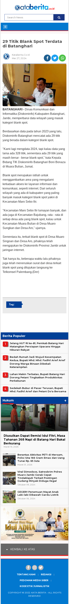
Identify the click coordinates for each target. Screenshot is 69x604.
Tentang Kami (26, 574)
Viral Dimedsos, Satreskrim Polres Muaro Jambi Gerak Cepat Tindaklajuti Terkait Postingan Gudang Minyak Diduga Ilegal (39, 476)
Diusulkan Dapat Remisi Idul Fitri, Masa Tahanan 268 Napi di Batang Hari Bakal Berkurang (34, 439)
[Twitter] (40, 567)
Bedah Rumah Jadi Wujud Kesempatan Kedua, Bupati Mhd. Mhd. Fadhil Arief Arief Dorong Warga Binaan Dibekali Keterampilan (37, 361)
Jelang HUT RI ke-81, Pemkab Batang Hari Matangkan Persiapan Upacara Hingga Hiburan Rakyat (37, 346)
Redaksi (46, 574)
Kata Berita (38, 592)
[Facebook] (28, 567)
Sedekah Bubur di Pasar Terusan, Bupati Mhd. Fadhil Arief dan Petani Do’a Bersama (38, 390)
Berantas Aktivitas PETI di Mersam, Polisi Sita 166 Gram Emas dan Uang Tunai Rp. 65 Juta (41, 457)
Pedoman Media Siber (34, 580)
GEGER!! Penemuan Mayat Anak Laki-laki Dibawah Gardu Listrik (38, 493)
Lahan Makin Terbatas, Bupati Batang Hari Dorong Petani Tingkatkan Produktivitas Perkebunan (37, 377)
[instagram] (34, 567)
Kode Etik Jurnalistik (34, 586)
